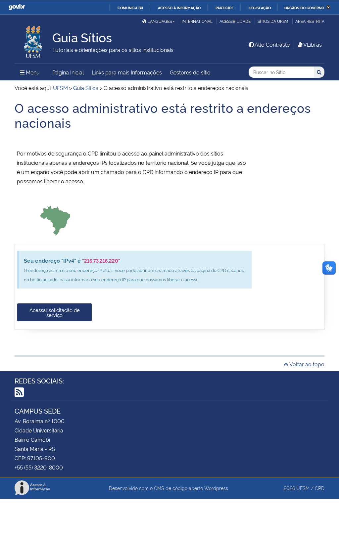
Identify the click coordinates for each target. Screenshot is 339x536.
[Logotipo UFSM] (33, 40)
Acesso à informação (179, 7)
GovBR (17, 7)
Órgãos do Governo (304, 7)
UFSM (303, 488)
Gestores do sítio (190, 72)
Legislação (260, 7)
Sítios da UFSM (273, 21)
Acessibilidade (235, 21)
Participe (225, 7)
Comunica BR (130, 7)
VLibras (312, 44)
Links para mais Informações (127, 72)
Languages (160, 21)
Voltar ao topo (306, 364)
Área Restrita (309, 21)
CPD (319, 488)
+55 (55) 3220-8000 (39, 467)
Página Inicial (68, 72)
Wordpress (216, 488)
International (197, 21)
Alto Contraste (272, 44)
